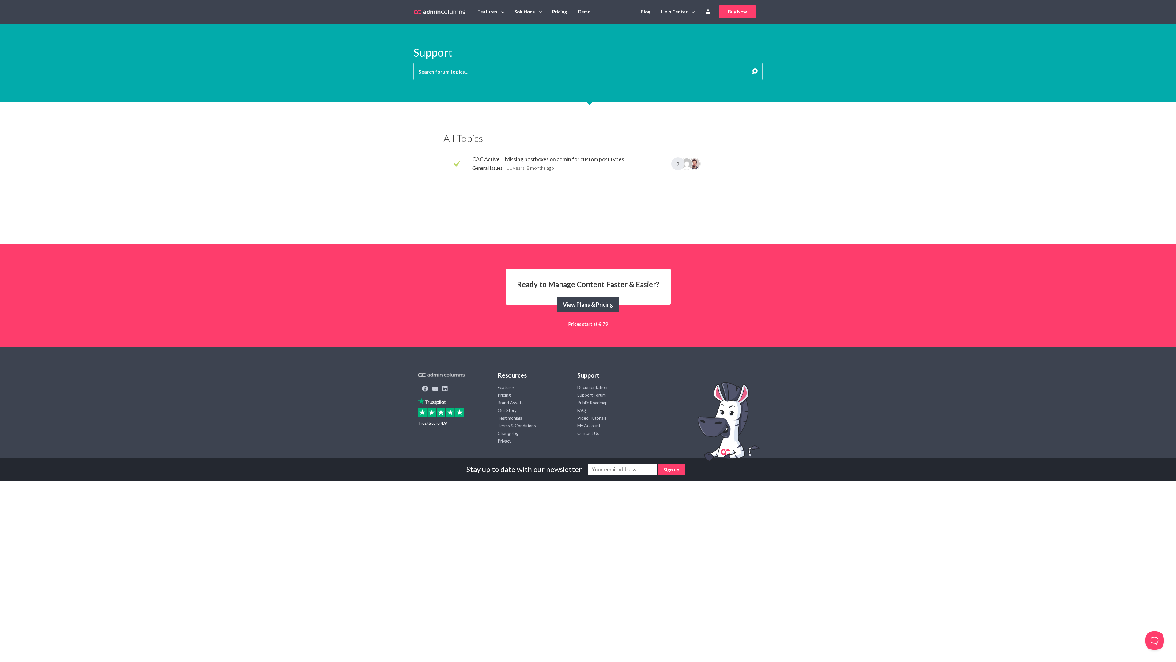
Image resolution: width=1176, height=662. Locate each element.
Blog (645, 11)
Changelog (508, 433)
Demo (584, 11)
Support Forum (591, 395)
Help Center (674, 11)
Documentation (592, 387)
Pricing (559, 11)
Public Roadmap (592, 402)
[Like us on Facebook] (425, 389)
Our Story (507, 410)
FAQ (581, 410)
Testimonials (510, 417)
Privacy (504, 440)
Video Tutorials (592, 417)
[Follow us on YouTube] (435, 389)
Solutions (524, 11)
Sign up (671, 469)
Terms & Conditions (517, 425)
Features (487, 11)
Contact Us (588, 433)
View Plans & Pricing (588, 304)
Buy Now (737, 11)
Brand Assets (511, 402)
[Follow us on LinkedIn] (445, 389)
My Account (589, 425)
